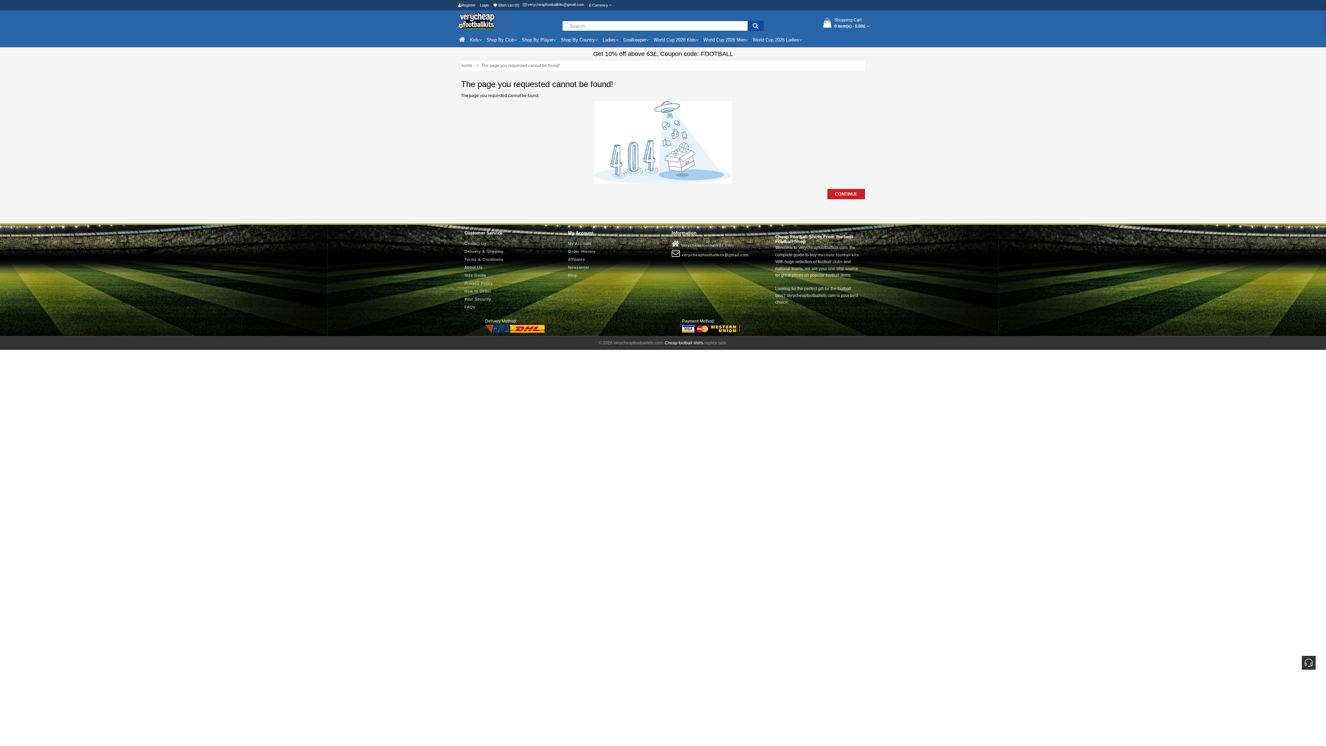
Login (484, 5)
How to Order (477, 291)
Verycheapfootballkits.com (706, 245)
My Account (579, 243)
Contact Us (475, 243)
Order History (582, 251)
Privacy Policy (478, 283)
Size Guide (475, 275)
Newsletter (578, 267)
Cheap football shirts (684, 343)
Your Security (477, 299)
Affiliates (576, 259)
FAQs (469, 307)
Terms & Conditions (483, 259)
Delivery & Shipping (483, 251)
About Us (473, 267)
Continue (846, 194)
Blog (572, 275)
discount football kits (838, 255)
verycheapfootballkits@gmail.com (555, 4)
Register (468, 5)
